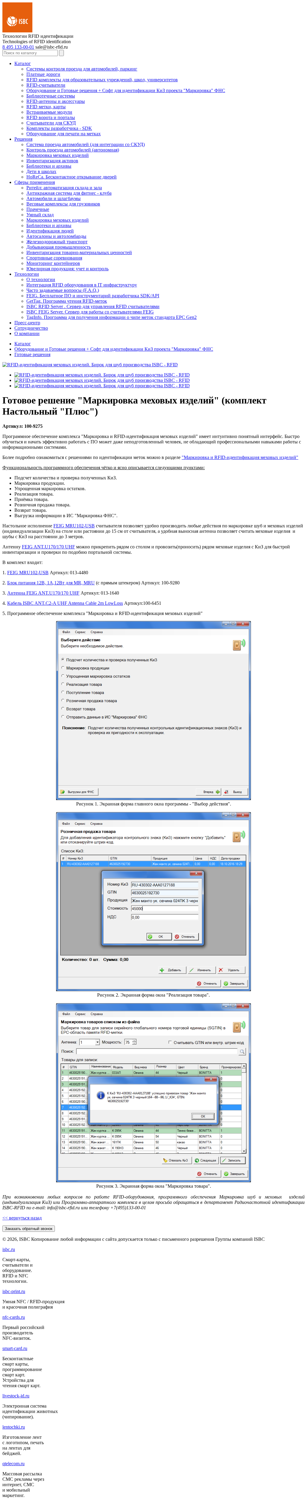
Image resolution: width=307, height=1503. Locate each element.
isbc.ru (8, 1249)
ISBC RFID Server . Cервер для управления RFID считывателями (92, 306)
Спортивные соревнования (54, 257)
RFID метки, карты (46, 106)
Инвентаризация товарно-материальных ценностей (79, 252)
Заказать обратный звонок (28, 1228)
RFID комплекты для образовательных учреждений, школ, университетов (102, 79)
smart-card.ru (14, 1348)
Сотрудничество (31, 328)
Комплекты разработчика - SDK (59, 128)
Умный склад (40, 214)
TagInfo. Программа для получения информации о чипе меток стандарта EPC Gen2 (111, 317)
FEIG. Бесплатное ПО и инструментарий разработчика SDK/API (92, 295)
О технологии (40, 279)
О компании (27, 333)
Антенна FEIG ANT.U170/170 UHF (43, 593)
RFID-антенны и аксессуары (55, 101)
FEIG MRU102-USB (74, 525)
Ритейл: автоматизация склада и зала (64, 187)
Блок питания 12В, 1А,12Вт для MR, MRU (51, 582)
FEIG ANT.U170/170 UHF (48, 546)
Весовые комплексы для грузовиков (63, 203)
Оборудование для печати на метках (63, 133)
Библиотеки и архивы (48, 166)
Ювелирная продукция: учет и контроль (67, 268)
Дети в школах (41, 171)
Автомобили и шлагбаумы (53, 198)
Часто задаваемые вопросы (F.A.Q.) (62, 290)
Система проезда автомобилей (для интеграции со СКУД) (85, 144)
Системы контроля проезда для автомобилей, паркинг (81, 68)
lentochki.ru (13, 1427)
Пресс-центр (27, 322)
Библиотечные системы (50, 95)
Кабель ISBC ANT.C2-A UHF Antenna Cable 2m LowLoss (65, 603)
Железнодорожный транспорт (57, 241)
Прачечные (37, 209)
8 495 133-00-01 (18, 47)
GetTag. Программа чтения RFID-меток (66, 301)
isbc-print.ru (13, 1291)
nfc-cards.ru (13, 1317)
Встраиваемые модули (49, 112)
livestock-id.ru (15, 1395)
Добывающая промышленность (58, 247)
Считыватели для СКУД (51, 122)
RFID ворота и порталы (50, 117)
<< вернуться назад (22, 1217)
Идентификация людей (50, 230)
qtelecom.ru (13, 1463)
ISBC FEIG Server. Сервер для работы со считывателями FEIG (90, 311)
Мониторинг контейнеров (53, 263)
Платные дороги (43, 74)
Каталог (22, 63)
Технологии (26, 274)
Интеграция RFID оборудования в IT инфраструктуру (81, 284)
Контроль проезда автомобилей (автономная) (72, 149)
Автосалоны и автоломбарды (56, 236)
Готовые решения (32, 354)
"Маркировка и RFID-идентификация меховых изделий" (240, 457)
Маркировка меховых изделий (57, 155)
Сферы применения (34, 182)
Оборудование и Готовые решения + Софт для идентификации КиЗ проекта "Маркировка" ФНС (125, 90)
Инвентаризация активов (52, 160)
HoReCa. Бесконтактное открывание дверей (71, 176)
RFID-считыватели (45, 85)
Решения (23, 139)
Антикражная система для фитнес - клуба (69, 193)
